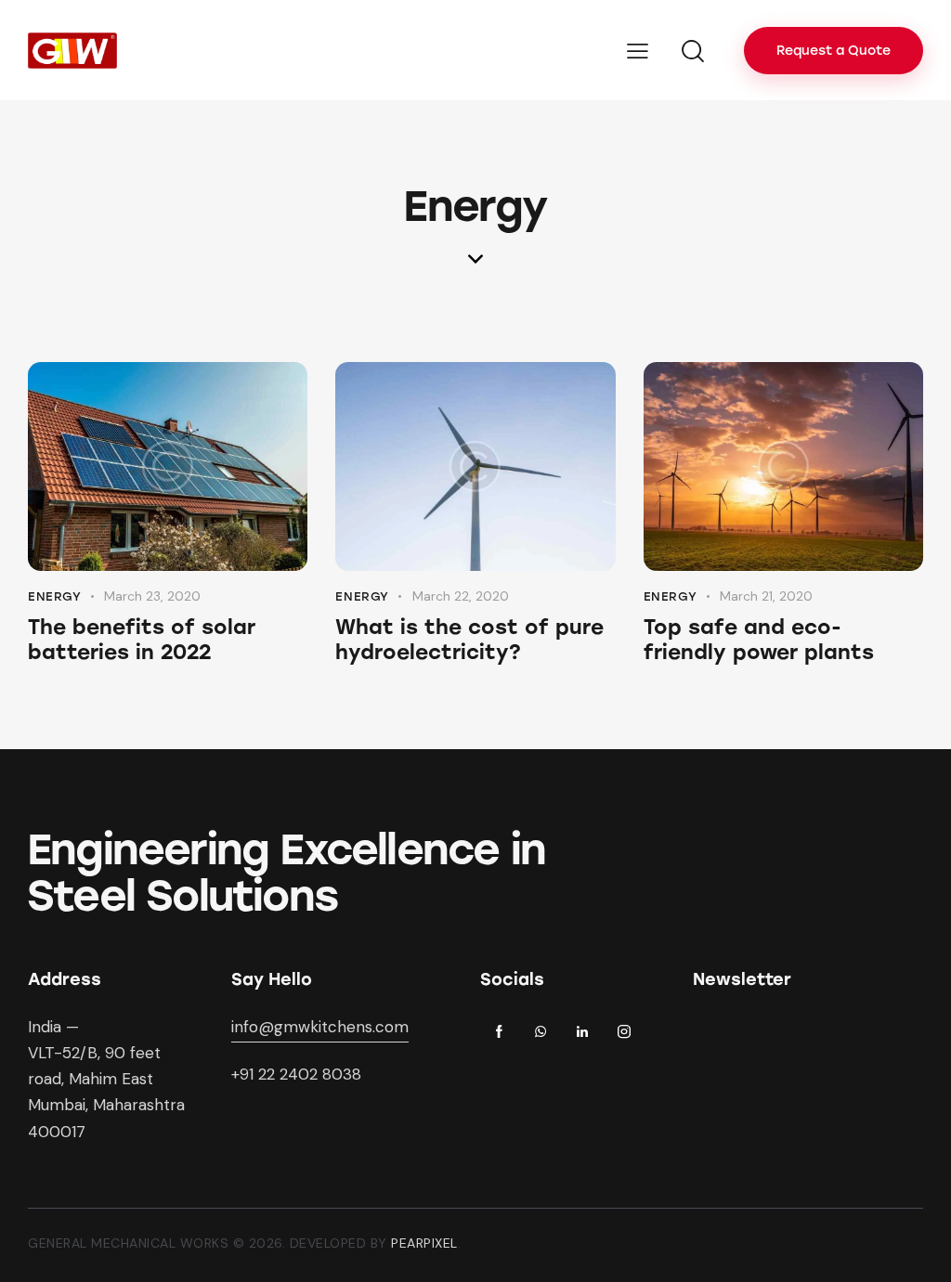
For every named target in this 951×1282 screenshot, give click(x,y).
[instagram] (624, 1032)
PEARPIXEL (424, 1243)
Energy (55, 596)
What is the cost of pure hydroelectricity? (469, 640)
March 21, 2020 (766, 596)
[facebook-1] (498, 1032)
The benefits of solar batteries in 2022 (141, 640)
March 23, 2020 (152, 596)
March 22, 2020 (460, 596)
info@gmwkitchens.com (320, 1027)
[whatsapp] (540, 1032)
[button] (637, 50)
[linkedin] (582, 1032)
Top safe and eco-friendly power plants (759, 640)
